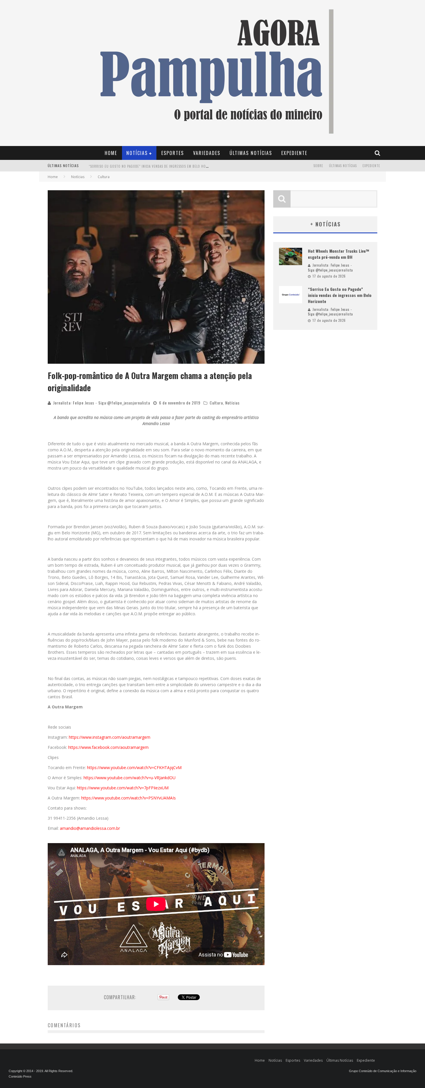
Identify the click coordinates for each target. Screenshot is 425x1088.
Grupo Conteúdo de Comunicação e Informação (382, 1071)
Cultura (216, 403)
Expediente (294, 152)
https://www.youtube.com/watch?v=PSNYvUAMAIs (128, 798)
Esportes (172, 152)
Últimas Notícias (251, 152)
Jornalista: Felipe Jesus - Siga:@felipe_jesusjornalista (101, 403)
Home (111, 152)
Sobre (318, 165)
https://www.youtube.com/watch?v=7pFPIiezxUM (123, 787)
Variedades (206, 152)
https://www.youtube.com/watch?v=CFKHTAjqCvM (134, 767)
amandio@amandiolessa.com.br (90, 828)
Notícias (137, 152)
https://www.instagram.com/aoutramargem (109, 737)
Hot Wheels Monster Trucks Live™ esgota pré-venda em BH (338, 254)
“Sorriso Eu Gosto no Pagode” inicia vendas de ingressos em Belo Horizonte (154, 166)
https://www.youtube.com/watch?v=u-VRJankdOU (129, 777)
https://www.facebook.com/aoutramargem (108, 747)
